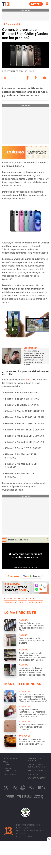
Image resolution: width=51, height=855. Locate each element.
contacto (33, 774)
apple (22, 602)
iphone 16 (10, 602)
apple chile (35, 602)
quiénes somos (10, 758)
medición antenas (37, 771)
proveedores (9, 774)
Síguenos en (14, 576)
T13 (4, 78)
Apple (27, 379)
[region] (25, 848)
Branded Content (37, 778)
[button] (27, 78)
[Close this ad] (49, 839)
